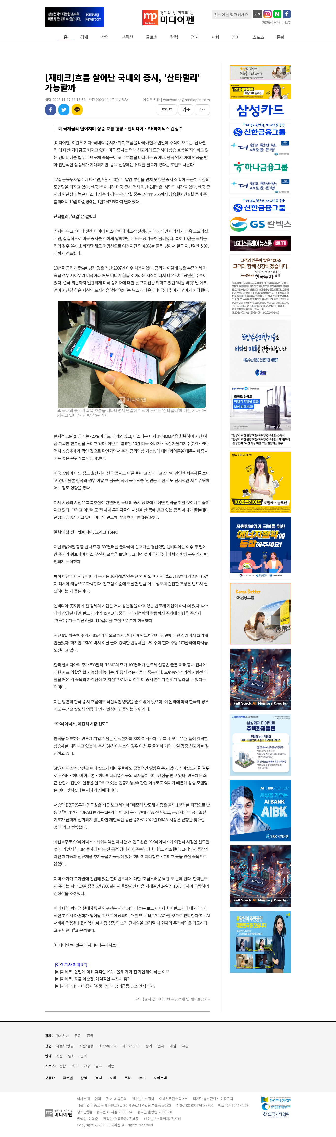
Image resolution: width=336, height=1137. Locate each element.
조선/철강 (86, 1046)
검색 (257, 14)
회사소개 (83, 1098)
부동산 (127, 37)
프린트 (166, 109)
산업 (105, 37)
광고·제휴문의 (116, 1098)
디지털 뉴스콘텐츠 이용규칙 (213, 1098)
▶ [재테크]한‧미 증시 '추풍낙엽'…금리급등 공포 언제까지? (105, 986)
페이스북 (50, 109)
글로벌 (152, 37)
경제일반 (62, 1036)
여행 (111, 1066)
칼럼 (174, 37)
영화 (71, 1056)
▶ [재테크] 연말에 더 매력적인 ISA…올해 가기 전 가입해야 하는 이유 (112, 972)
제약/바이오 (131, 1046)
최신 (59, 1056)
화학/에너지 (108, 1046)
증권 (90, 1036)
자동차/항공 (65, 1046)
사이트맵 (160, 1078)
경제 (84, 37)
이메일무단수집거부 (173, 1098)
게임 (173, 1046)
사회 (215, 37)
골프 (99, 1066)
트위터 (63, 109)
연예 (236, 37)
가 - (202, 109)
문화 (281, 37)
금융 (78, 1036)
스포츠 (258, 37)
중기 (149, 1046)
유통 (185, 1046)
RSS (142, 1078)
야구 (87, 1066)
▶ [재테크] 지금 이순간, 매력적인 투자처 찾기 (93, 979)
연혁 (98, 1098)
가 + (185, 109)
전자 (161, 1046)
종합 (63, 1066)
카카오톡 (77, 109)
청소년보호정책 (143, 1098)
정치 (195, 37)
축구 (75, 1066)
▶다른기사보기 (106, 945)
